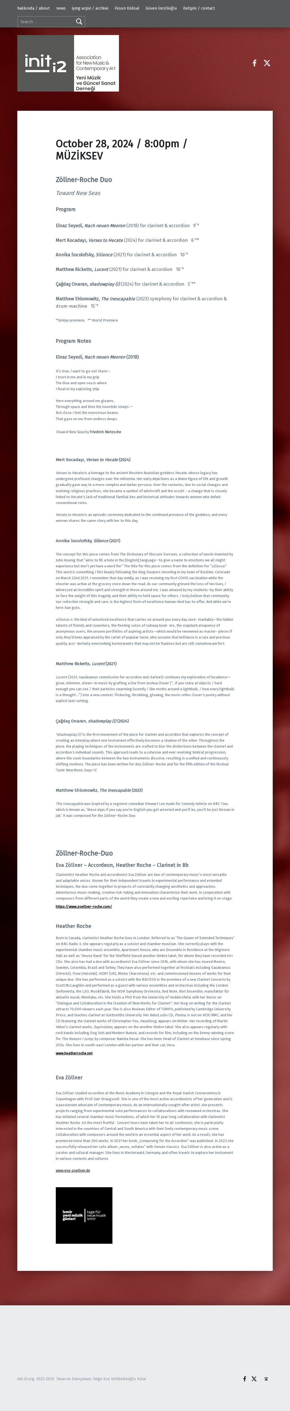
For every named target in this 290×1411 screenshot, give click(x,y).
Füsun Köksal (127, 8)
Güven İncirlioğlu (161, 8)
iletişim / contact (199, 8)
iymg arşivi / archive (90, 8)
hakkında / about (33, 8)
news (61, 8)
